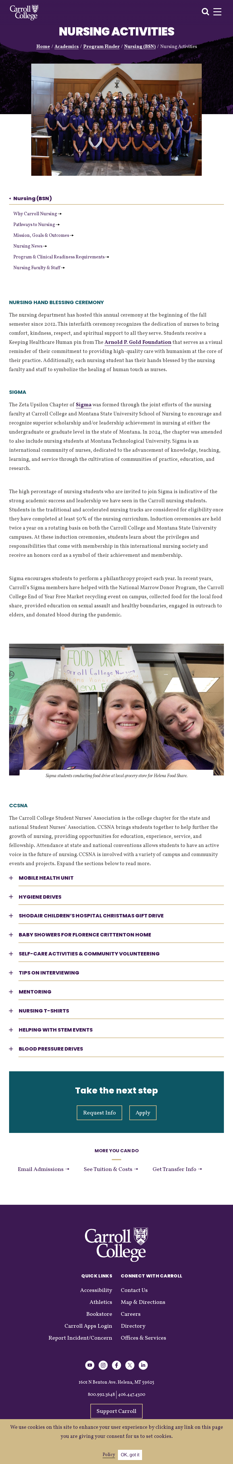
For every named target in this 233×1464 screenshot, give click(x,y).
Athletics (101, 1302)
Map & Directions (143, 1302)
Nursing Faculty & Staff (36, 268)
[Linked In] (143, 1368)
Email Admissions (41, 1170)
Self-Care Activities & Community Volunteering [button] (89, 953)
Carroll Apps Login (88, 1326)
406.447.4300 (131, 1395)
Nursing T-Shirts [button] (44, 1010)
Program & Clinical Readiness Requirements (59, 257)
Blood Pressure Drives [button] (51, 1048)
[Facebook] (116, 1368)
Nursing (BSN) (140, 47)
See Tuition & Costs (109, 1170)
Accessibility (96, 1290)
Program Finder (101, 47)
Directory (133, 1326)
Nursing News (27, 246)
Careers (131, 1314)
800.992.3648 (101, 1395)
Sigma (83, 405)
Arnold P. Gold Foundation (138, 342)
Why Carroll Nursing (35, 214)
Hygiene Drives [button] (40, 896)
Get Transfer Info (175, 1170)
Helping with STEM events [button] (56, 1029)
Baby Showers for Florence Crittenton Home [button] (85, 934)
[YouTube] (89, 1368)
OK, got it (130, 1454)
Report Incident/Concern (80, 1338)
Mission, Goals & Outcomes (41, 236)
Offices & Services (143, 1338)
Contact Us (134, 1290)
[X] (129, 1368)
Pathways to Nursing (34, 225)
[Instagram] (103, 1368)
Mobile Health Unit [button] (46, 877)
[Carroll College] (24, 12)
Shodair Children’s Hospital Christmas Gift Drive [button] (91, 915)
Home (43, 47)
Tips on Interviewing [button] (49, 972)
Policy (109, 1455)
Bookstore (99, 1314)
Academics (67, 47)
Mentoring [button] (35, 991)
